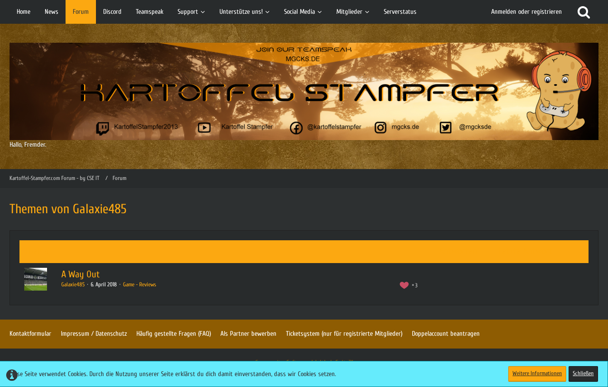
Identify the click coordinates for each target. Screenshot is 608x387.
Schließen (583, 373)
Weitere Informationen (537, 373)
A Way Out (80, 274)
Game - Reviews (139, 284)
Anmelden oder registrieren (526, 12)
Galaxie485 (73, 284)
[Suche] (583, 12)
